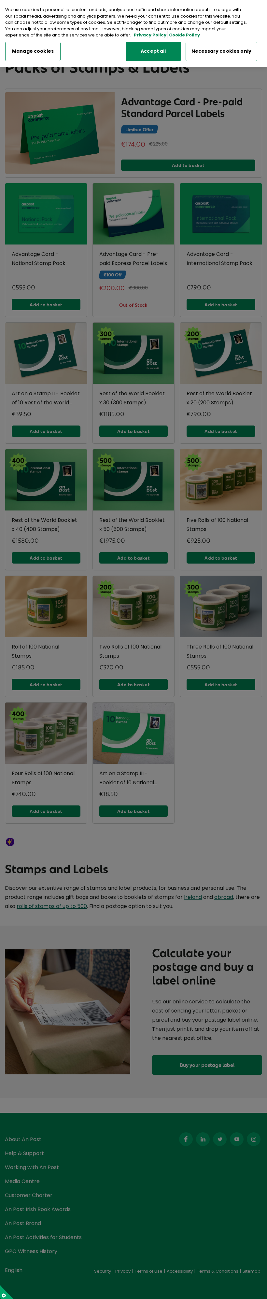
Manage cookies (33, 51)
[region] (133, 33)
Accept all (153, 51)
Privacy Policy (150, 35)
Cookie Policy (184, 35)
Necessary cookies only (221, 51)
